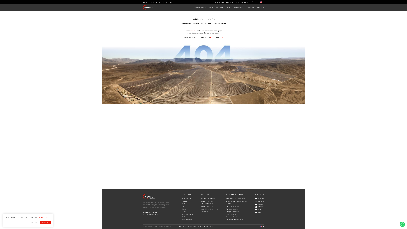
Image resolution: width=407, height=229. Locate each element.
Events (158, 2)
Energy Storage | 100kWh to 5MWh (236, 201)
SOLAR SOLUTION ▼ (216, 7)
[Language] (262, 2)
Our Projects (229, 2)
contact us (205, 37)
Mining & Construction (232, 211)
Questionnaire (204, 226)
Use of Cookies (192, 226)
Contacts (184, 217)
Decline (34, 222)
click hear (193, 31)
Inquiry (254, 2)
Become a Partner (148, 2)
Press (170, 2)
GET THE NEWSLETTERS (150, 215)
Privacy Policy (182, 226)
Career (164, 2)
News (237, 2)
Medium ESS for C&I (207, 206)
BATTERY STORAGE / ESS (234, 7)
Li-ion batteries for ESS (208, 204)
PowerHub (229, 204)
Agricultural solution (232, 209)
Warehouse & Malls (232, 217)
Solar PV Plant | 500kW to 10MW (235, 198)
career (218, 37)
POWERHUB (250, 7)
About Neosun (219, 2)
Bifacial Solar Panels (207, 201)
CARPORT (260, 7)
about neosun (189, 37)
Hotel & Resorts (231, 214)
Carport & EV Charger (232, 206)
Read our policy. (45, 217)
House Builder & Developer (234, 219)
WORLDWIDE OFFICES (150, 212)
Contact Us (244, 2)
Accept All (45, 222)
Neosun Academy (187, 219)
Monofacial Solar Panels (208, 198)
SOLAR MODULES (200, 7)
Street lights (204, 211)
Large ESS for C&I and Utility (209, 209)
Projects (184, 201)
